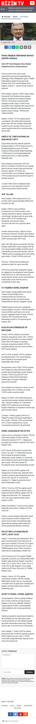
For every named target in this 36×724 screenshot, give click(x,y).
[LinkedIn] (13, 47)
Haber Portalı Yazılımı (11, 721)
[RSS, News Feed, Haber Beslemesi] (25, 714)
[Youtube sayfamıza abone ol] (20, 714)
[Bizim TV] (13, 3)
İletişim (19, 706)
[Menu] (32, 3)
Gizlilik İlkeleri (28, 706)
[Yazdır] (25, 47)
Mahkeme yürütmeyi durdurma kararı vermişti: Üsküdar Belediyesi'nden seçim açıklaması (21, 9)
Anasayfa (5, 706)
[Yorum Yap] (29, 47)
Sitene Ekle (17, 708)
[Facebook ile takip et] (10, 714)
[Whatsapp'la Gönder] (17, 47)
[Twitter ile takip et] (15, 714)
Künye (12, 706)
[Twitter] (9, 47)
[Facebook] (6, 47)
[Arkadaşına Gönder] (21, 47)
